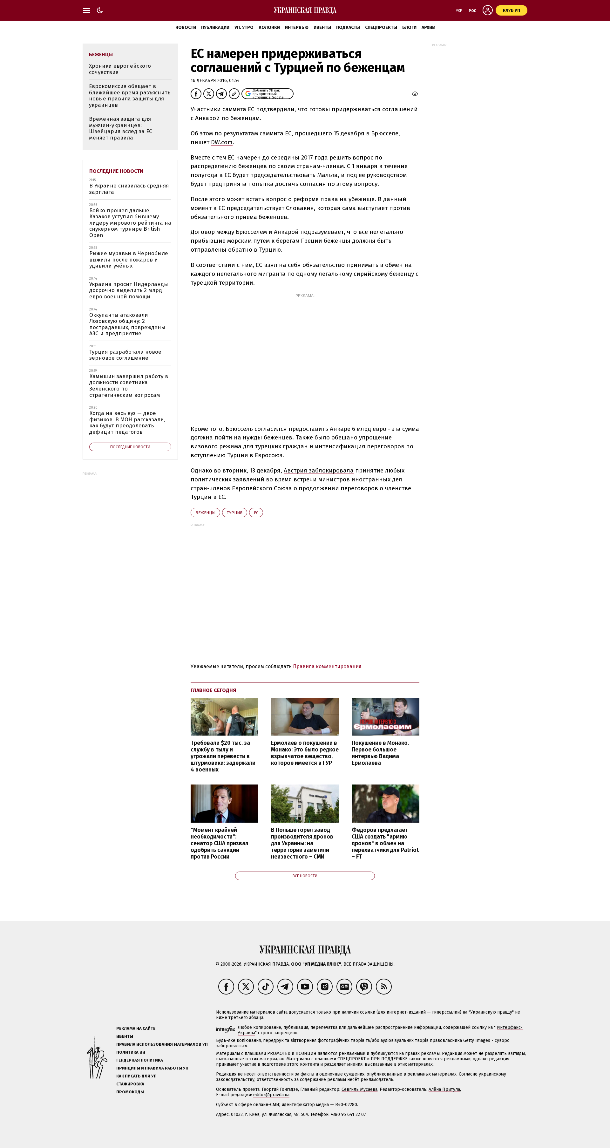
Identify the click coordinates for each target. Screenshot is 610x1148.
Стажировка (130, 1084)
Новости (185, 27)
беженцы (205, 512)
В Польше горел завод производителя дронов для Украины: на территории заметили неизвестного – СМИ (302, 843)
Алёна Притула (444, 1089)
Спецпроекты (381, 27)
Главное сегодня (213, 690)
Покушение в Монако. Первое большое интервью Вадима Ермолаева (380, 753)
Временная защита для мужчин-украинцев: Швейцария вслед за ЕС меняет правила (120, 128)
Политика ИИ (130, 1052)
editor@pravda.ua (271, 1094)
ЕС (256, 512)
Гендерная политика (139, 1060)
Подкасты (348, 27)
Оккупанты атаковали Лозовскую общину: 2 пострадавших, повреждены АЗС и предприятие (127, 324)
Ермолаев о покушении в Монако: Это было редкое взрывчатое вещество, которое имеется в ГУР (305, 753)
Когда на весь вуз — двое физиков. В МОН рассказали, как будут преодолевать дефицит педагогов (127, 422)
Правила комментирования (327, 666)
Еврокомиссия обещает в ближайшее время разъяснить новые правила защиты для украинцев (129, 95)
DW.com (222, 142)
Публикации (215, 27)
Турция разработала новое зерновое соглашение (125, 355)
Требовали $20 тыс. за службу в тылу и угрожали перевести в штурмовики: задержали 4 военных (223, 756)
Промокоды (130, 1092)
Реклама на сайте (135, 1028)
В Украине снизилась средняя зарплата (129, 188)
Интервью (296, 27)
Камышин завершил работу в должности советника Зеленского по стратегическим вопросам (128, 385)
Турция (234, 512)
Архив (428, 27)
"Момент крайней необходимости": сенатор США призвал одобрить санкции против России (219, 843)
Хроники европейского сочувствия (120, 69)
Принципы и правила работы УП (152, 1068)
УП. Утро (244, 27)
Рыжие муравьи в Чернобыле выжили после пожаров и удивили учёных (128, 259)
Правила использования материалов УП (162, 1044)
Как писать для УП (136, 1076)
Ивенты (322, 27)
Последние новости (116, 171)
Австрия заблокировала (319, 470)
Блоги (409, 27)
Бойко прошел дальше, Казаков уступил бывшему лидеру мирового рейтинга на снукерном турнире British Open (130, 223)
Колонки (269, 27)
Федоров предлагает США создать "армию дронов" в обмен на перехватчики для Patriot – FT (385, 843)
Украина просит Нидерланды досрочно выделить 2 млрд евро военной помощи (128, 290)
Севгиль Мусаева (359, 1089)
